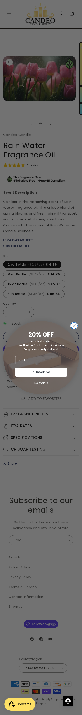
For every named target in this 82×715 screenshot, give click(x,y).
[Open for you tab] (68, 701)
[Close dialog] (74, 325)
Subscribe (41, 372)
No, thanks (41, 383)
